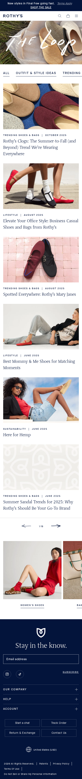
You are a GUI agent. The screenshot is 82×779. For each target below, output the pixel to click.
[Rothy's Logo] (12, 15)
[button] (60, 16)
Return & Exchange (22, 733)
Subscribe (71, 672)
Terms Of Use (11, 768)
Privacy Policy (61, 763)
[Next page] (56, 526)
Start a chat (22, 723)
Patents (43, 763)
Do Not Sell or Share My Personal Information (30, 774)
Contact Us (59, 733)
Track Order (59, 723)
